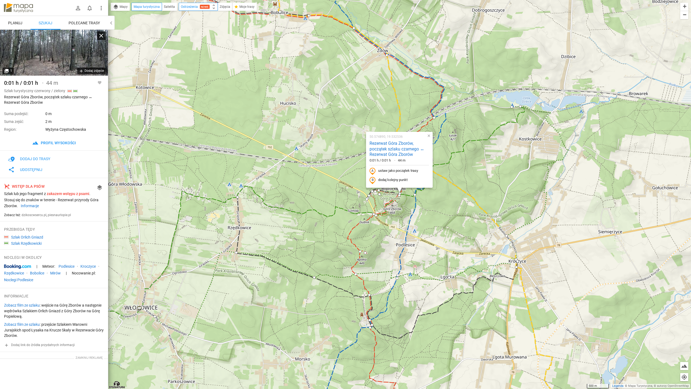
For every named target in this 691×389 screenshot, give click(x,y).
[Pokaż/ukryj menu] (101, 8)
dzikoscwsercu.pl (34, 215)
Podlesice (66, 266)
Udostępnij (31, 169)
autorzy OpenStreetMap (673, 386)
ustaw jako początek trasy (398, 171)
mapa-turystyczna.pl (18, 8)
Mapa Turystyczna (640, 386)
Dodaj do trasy (35, 159)
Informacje (30, 206)
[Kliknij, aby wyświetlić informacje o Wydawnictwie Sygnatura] (117, 384)
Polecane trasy (84, 23)
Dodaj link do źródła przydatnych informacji (42, 345)
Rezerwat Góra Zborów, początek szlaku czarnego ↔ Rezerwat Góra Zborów (397, 149)
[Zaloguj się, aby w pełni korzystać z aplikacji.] (99, 82)
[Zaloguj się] (78, 8)
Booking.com (17, 266)
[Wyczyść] (101, 35)
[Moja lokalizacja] (684, 377)
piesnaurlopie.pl (59, 215)
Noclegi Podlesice (18, 280)
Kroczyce (88, 266)
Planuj (15, 23)
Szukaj (45, 23)
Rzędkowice (14, 273)
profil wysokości (58, 143)
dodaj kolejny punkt (393, 180)
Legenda (618, 386)
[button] (139, 308)
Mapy (123, 7)
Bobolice (37, 273)
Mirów (55, 273)
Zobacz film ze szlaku (22, 305)
